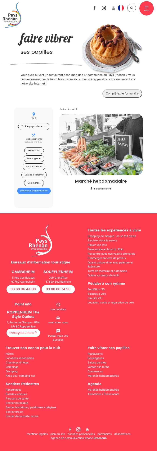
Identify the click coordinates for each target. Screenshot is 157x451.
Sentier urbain (14, 411)
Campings (12, 366)
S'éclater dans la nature (102, 240)
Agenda (94, 384)
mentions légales (37, 433)
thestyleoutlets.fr (23, 333)
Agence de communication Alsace (79, 438)
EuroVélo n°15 (96, 289)
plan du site (57, 433)
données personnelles (81, 433)
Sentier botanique (17, 402)
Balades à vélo (97, 293)
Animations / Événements (103, 394)
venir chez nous (58, 322)
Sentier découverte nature (22, 416)
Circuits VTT (95, 298)
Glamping (12, 371)
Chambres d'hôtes (17, 362)
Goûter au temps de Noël (103, 275)
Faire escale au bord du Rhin (105, 249)
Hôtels (10, 353)
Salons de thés (34, 166)
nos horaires (58, 309)
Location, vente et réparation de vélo (111, 302)
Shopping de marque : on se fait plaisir (112, 236)
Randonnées (13, 389)
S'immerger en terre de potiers (107, 258)
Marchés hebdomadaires (34, 190)
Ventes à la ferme (34, 174)
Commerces (34, 182)
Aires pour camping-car (20, 375)
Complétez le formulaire (122, 93)
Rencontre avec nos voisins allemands (111, 253)
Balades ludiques (16, 394)
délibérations (122, 433)
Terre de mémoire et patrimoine (107, 270)
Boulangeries (34, 158)
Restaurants (34, 150)
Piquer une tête (97, 244)
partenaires (104, 433)
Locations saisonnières (20, 358)
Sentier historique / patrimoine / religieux (31, 407)
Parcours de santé (17, 398)
